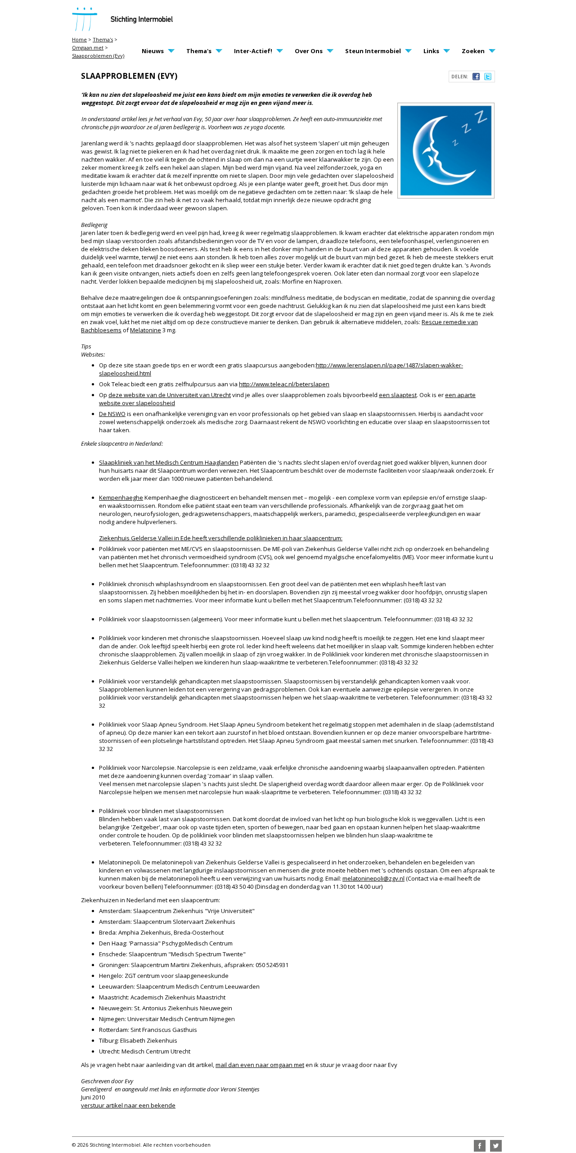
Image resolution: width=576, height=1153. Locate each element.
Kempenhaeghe (121, 497)
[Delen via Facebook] (476, 78)
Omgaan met (88, 47)
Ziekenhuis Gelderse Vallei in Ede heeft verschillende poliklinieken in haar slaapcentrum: (220, 538)
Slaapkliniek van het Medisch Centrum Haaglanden (168, 462)
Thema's (103, 39)
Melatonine (145, 330)
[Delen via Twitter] (487, 78)
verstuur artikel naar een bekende (128, 1105)
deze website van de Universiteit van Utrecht (169, 395)
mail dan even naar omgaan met (260, 1065)
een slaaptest (398, 395)
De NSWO (112, 414)
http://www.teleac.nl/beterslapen (284, 384)
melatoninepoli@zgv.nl (373, 878)
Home (79, 39)
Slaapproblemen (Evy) (98, 55)
